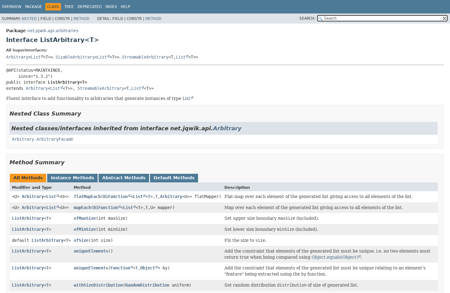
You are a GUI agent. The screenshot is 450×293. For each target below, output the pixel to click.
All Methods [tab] (28, 177)
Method (81, 19)
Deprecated (89, 7)
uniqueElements (91, 251)
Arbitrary (17, 57)
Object (147, 267)
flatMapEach (87, 196)
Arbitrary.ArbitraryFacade (42, 139)
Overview (11, 7)
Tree (69, 7)
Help (125, 7)
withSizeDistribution (98, 285)
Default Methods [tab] (174, 177)
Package (33, 7)
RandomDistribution (147, 285)
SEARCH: (307, 18)
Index (111, 7)
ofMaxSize (85, 218)
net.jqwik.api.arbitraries (52, 30)
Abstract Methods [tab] (123, 177)
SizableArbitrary (75, 57)
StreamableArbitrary (145, 57)
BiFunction (115, 196)
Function (120, 267)
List (35, 57)
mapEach (82, 207)
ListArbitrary (28, 218)
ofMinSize (85, 229)
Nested (29, 19)
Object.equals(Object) (335, 257)
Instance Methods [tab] (72, 177)
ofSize (81, 240)
